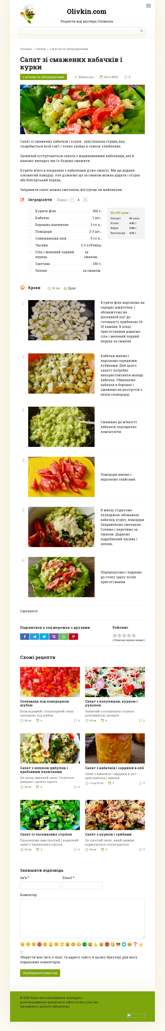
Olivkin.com (86, 11)
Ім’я (24, 878)
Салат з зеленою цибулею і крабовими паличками (44, 770)
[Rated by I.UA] (136, 1015)
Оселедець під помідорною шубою (44, 703)
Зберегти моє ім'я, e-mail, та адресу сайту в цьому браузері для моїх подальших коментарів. (78, 959)
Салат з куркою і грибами (108, 834)
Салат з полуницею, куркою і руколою (111, 703)
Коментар (28, 895)
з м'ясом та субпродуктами (43, 77)
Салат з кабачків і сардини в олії (114, 768)
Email (68, 878)
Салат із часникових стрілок (46, 834)
